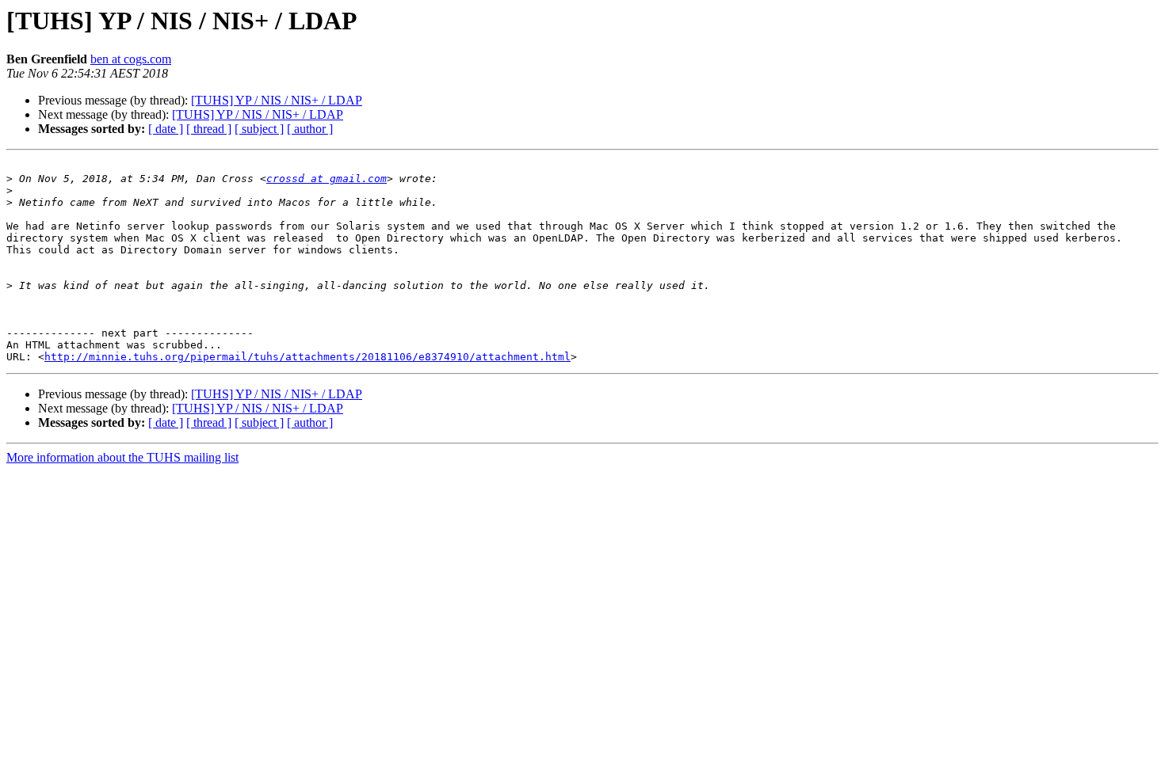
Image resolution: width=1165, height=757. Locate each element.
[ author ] (310, 128)
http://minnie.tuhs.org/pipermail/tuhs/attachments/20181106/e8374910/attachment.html (307, 357)
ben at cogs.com (130, 59)
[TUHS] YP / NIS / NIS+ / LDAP (276, 100)
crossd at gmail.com (326, 178)
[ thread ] (208, 128)
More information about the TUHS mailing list (122, 457)
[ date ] (165, 128)
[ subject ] (259, 128)
